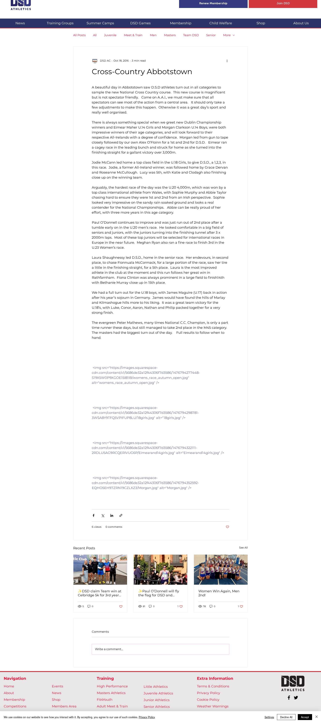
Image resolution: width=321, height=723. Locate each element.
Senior (211, 35)
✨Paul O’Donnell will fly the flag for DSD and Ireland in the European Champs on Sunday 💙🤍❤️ (159, 593)
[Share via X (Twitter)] (102, 515)
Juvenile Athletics (158, 693)
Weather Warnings (212, 706)
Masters (170, 35)
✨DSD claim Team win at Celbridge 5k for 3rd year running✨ (99, 593)
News (56, 693)
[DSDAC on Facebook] (289, 697)
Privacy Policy (208, 693)
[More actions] (227, 60)
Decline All (286, 717)
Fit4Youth (104, 700)
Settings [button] (269, 717)
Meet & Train (133, 35)
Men (153, 35)
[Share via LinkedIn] (112, 515)
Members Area (64, 706)
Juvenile (110, 35)
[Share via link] (121, 515)
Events (57, 686)
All (95, 35)
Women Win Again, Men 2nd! (218, 593)
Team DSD (191, 35)
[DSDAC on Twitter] (296, 697)
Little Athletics (156, 687)
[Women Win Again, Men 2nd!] (221, 570)
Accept (305, 717)
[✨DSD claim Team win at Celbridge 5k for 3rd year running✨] (100, 570)
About (9, 693)
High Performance (112, 686)
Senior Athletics (157, 707)
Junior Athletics (157, 700)
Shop (56, 700)
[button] (60, 21)
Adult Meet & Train (112, 706)
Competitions (15, 706)
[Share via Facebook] (93, 515)
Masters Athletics (111, 693)
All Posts (79, 35)
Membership (14, 700)
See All (243, 547)
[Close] (316, 717)
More (227, 35)
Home (9, 686)
